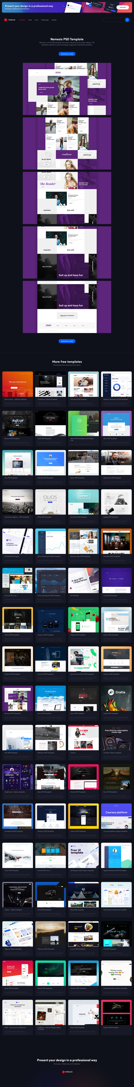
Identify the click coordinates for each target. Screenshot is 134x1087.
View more (18, 372)
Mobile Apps (45, 20)
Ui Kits (30, 20)
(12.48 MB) (67, 54)
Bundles (54, 20)
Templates (22, 20)
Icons (36, 20)
